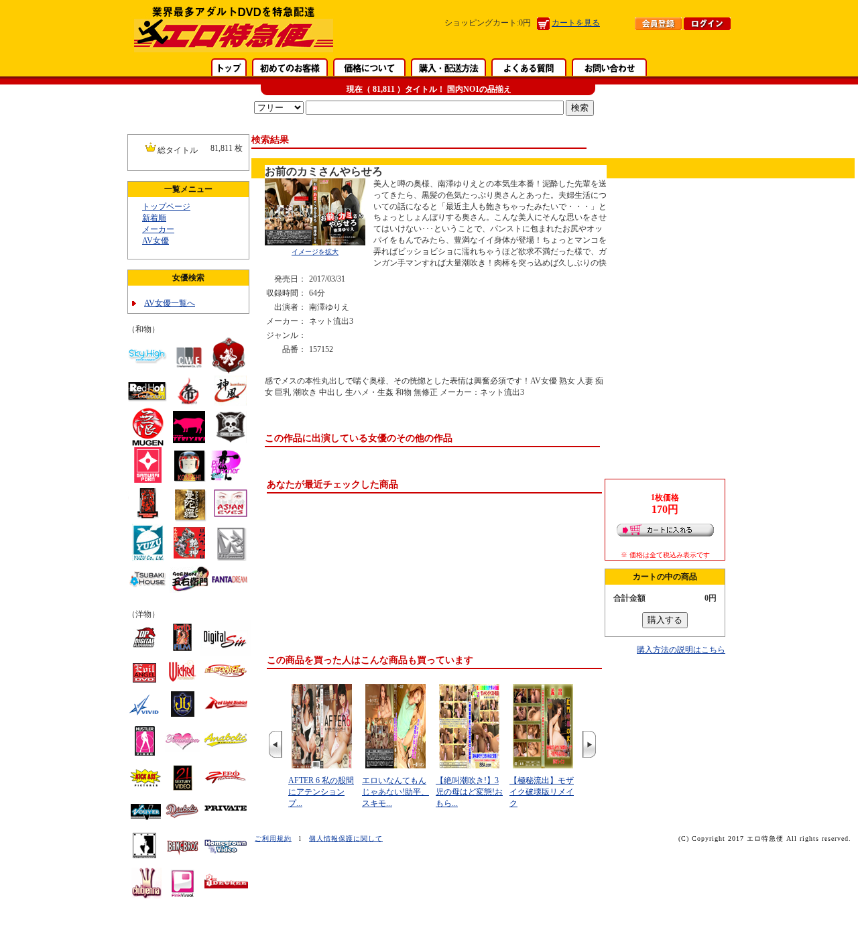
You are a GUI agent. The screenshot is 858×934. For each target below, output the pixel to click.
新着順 (154, 218)
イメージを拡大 (315, 251)
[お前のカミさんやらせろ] (315, 242)
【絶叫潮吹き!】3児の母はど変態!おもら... (469, 792)
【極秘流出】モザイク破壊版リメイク (541, 792)
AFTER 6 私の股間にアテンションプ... (321, 792)
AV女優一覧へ (169, 303)
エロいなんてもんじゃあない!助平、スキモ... (395, 792)
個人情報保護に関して (346, 838)
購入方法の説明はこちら (681, 649)
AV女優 (155, 240)
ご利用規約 (273, 838)
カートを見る (576, 22)
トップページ (166, 206)
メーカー (158, 229)
